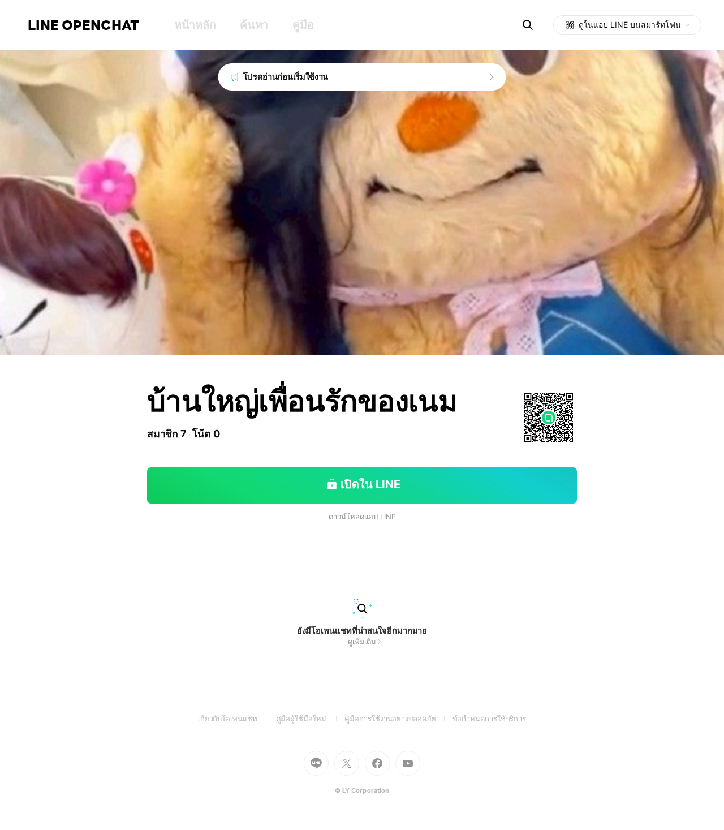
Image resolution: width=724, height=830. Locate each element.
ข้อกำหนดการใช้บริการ (490, 718)
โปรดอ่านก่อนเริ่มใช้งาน (286, 76)
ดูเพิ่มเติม (362, 641)
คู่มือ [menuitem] (302, 25)
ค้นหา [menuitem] (254, 25)
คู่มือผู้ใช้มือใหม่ (310, 718)
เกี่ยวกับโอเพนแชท (237, 718)
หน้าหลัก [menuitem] (195, 25)
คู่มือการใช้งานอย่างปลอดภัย (398, 718)
